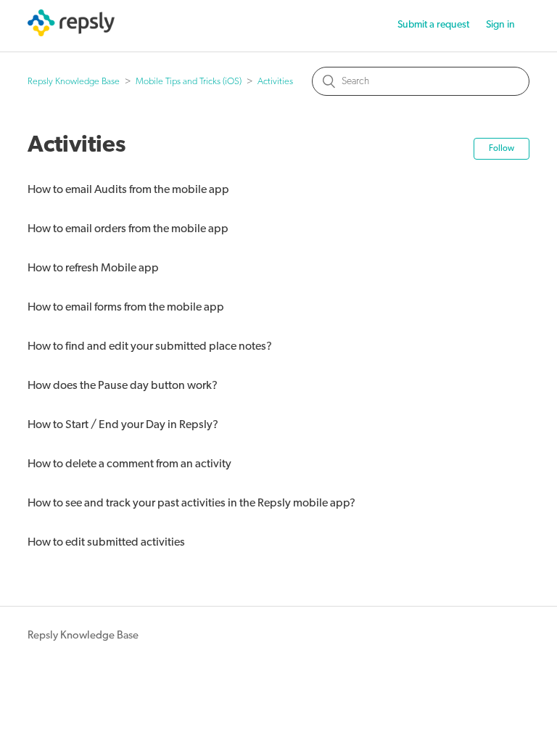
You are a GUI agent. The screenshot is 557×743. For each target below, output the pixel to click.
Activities (275, 81)
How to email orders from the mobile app (128, 229)
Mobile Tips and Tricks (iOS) (189, 81)
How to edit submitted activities (106, 543)
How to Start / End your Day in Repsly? (123, 425)
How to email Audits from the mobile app (128, 190)
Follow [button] (501, 148)
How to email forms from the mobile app (126, 307)
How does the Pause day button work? (123, 386)
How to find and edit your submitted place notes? (150, 347)
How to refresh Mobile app (93, 268)
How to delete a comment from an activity (129, 464)
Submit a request (433, 25)
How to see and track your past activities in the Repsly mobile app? (191, 503)
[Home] (71, 33)
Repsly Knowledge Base (74, 81)
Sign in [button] (500, 25)
